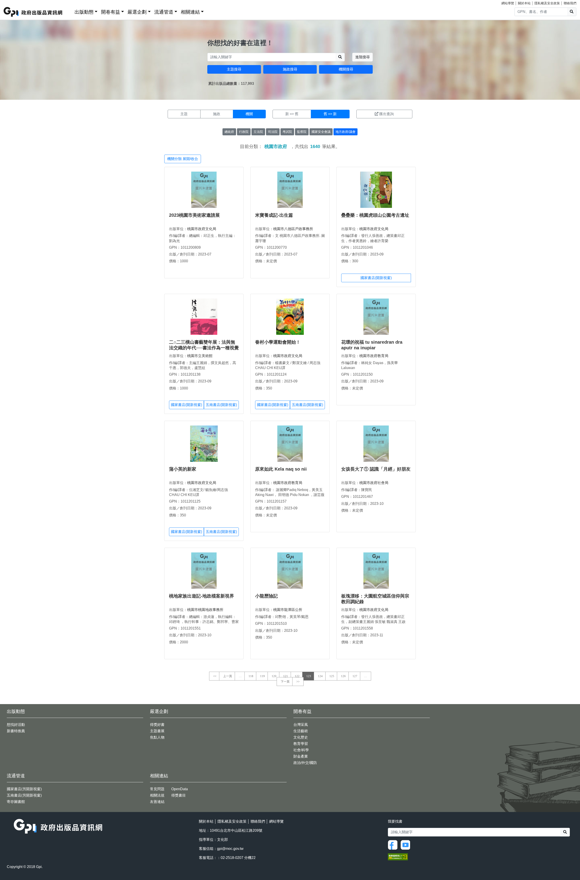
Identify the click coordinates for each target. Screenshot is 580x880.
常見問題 (157, 789)
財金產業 (300, 756)
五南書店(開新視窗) (221, 405)
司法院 (273, 132)
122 (297, 676)
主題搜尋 (234, 69)
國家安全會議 (321, 132)
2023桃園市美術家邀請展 (194, 215)
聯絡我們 (570, 3)
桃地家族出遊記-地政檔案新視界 (201, 595)
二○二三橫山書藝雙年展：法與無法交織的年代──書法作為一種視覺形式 (204, 348)
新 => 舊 (291, 114)
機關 (249, 114)
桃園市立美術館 (200, 356)
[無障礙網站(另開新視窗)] (398, 856)
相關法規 (157, 795)
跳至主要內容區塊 (12, 2)
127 (355, 676)
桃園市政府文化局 (201, 229)
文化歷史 (300, 737)
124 (320, 676)
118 (251, 676)
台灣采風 (300, 725)
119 (262, 676)
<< (214, 676)
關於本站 (524, 3)
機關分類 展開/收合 (182, 159)
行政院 (244, 132)
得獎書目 (178, 795)
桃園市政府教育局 (373, 356)
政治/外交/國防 (305, 763)
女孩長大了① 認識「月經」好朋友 (376, 469)
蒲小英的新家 (182, 469)
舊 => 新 (330, 114)
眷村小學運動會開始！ (277, 342)
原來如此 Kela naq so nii (281, 469)
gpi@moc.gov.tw (230, 849)
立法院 (258, 132)
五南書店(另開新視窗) (24, 795)
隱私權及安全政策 (547, 3)
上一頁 (227, 676)
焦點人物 (157, 737)
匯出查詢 (386, 114)
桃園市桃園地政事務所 (205, 610)
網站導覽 (507, 3)
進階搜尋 (362, 57)
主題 (184, 114)
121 (285, 676)
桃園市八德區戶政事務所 (293, 229)
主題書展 (157, 731)
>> (298, 681)
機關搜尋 (346, 69)
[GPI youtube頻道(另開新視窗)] (406, 845)
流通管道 (163, 12)
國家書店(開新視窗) (376, 278)
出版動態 (84, 12)
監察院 (302, 132)
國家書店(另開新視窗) (24, 789)
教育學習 (300, 744)
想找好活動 (16, 725)
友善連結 (157, 802)
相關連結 (190, 12)
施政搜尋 (290, 69)
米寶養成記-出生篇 (274, 215)
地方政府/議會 (345, 132)
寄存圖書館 (16, 802)
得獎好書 (157, 725)
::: (69, 11)
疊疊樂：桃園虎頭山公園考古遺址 (375, 215)
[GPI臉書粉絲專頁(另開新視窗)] (394, 845)
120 (274, 676)
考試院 (287, 132)
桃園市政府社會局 (373, 483)
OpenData (179, 789)
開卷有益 (110, 12)
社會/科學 (301, 750)
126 (343, 676)
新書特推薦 (16, 731)
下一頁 (285, 681)
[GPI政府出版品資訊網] (33, 12)
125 (331, 676)
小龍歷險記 (266, 595)
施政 (216, 114)
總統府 (229, 132)
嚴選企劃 (137, 12)
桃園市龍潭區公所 (287, 610)
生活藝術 (300, 731)
